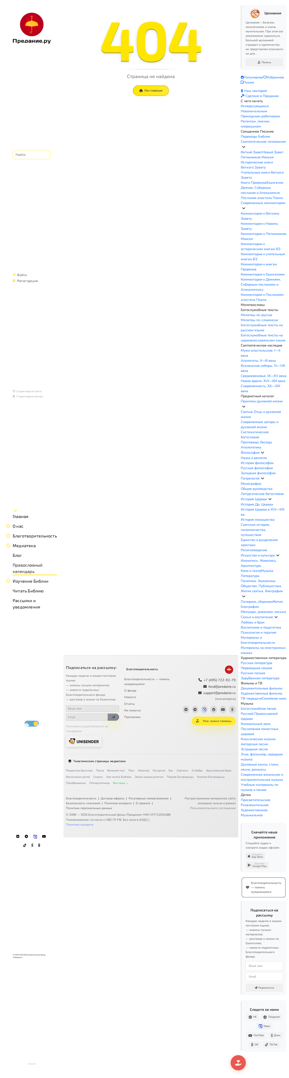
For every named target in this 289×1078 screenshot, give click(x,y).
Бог (171, 771)
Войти (22, 275)
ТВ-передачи (251, 698)
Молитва (143, 771)
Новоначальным (254, 111)
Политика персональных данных (89, 808)
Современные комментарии (263, 203)
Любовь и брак (252, 622)
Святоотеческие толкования (263, 141)
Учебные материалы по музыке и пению (259, 787)
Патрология (250, 478)
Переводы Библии (255, 136)
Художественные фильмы (261, 693)
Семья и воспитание (257, 617)
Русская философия (257, 468)
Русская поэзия (253, 673)
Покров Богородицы (180, 777)
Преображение (76, 783)
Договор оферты (112, 798)
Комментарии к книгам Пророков (259, 267)
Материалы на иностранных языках (263, 650)
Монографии (251, 483)
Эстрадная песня (254, 749)
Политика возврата (118, 803)
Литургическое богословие (262, 494)
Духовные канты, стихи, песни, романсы (260, 767)
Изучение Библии (30, 581)
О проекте (143, 803)
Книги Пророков (254, 182)
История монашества (258, 519)
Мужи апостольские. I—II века (260, 353)
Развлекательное (255, 805)
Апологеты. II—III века (258, 360)
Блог (17, 555)
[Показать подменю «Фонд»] (8, 536)
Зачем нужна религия (149, 777)
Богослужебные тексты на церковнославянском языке (263, 338)
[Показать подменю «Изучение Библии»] (8, 581)
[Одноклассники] (39, 845)
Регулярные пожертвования (149, 798)
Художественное (254, 810)
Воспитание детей (78, 777)
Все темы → (120, 783)
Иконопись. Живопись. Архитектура (259, 563)
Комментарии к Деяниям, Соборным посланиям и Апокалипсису (261, 284)
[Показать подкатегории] (244, 147)
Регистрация (27, 281)
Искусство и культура (258, 555)
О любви (197, 771)
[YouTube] (44, 836)
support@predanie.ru (219, 696)
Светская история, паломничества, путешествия (255, 529)
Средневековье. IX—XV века (263, 376)
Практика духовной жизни (262, 401)
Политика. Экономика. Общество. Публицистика (261, 583)
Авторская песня (254, 744)
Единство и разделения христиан (259, 542)
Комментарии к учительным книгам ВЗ (263, 257)
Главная (20, 516)
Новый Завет (272, 152)
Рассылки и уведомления (26, 603)
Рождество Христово (79, 771)
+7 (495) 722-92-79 (220, 680)
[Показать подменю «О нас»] (8, 526)
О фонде (130, 691)
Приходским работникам (260, 116)
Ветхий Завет (251, 152)
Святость (182, 771)
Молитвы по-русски (256, 315)
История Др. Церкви (257, 504)
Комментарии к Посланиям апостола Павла (262, 297)
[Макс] (35, 836)
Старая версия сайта (28, 391)
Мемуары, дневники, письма (263, 612)
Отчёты (129, 704)
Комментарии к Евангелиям (263, 274)
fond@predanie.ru (222, 686)
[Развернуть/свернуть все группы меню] (15, 510)
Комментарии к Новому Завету (259, 226)
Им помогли (132, 710)
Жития (277, 601)
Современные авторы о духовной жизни (259, 424)
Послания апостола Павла (262, 198)
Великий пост (116, 771)
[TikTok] (25, 845)
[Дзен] (32, 845)
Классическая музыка (258, 739)
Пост (131, 771)
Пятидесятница (99, 783)
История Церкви (254, 499)
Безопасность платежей (83, 803)
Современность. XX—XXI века (260, 388)
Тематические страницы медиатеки (99, 761)
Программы (132, 717)
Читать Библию (28, 590)
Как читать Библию (118, 777)
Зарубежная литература (260, 678)
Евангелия (275, 182)
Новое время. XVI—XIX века (263, 381)
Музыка (267, 570)
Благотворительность (35, 535)
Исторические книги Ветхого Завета (257, 165)
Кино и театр (251, 570)
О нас (18, 526)
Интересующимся (255, 106)
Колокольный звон (256, 724)
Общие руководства (256, 488)
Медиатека (24, 545)
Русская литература (256, 663)
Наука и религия (254, 458)
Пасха (100, 771)
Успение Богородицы (210, 777)
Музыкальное (252, 815)
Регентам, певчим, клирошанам (255, 124)
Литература (250, 576)
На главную (153, 90)
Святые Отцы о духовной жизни (261, 414)
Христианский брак (218, 771)
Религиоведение (254, 550)
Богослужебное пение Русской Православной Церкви (259, 713)
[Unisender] (84, 741)
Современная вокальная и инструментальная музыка (262, 777)
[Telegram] (26, 836)
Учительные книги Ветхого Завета (262, 175)
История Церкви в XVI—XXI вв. (262, 512)
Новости (130, 697)
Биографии (250, 606)
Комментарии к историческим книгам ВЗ (260, 246)
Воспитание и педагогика (261, 627)
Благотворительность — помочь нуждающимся (147, 681)
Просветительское (255, 800)
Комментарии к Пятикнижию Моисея (263, 236)
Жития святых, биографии (262, 591)
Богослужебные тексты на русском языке (262, 328)
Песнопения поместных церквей (260, 731)
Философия (250, 452)
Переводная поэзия (256, 668)
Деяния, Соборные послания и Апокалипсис (260, 190)
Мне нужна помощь (217, 721)
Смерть (98, 777)
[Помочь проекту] (238, 1062)
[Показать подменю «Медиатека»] (8, 545)
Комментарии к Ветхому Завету (260, 216)
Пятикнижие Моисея (257, 157)
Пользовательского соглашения (213, 808)
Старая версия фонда (30, 396)
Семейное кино (274, 698)
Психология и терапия (258, 632)
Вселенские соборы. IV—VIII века (263, 368)
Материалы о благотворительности (258, 640)
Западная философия (258, 473)
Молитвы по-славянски (259, 320)
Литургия (159, 771)
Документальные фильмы (261, 688)
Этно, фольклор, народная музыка (262, 757)
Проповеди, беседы (256, 442)
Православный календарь (28, 568)
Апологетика (251, 447)
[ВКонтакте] (17, 836)
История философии (257, 463)
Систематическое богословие (255, 435)
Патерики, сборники (256, 601)
